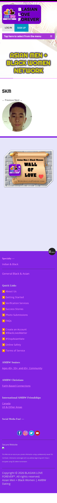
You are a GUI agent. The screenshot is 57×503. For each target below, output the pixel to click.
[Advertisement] (28, 219)
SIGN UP (21, 27)
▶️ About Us (9, 291)
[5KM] (17, 130)
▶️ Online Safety (11, 344)
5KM (6, 91)
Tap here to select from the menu (22, 36)
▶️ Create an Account (14, 329)
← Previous (8, 100)
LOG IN (8, 27)
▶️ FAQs (7, 320)
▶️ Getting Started (13, 297)
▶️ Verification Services (15, 303)
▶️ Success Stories (12, 309)
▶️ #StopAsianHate (13, 338)
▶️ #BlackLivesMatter (14, 332)
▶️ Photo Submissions (15, 314)
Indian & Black (10, 264)
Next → (18, 100)
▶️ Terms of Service (13, 350)
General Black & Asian (15, 273)
